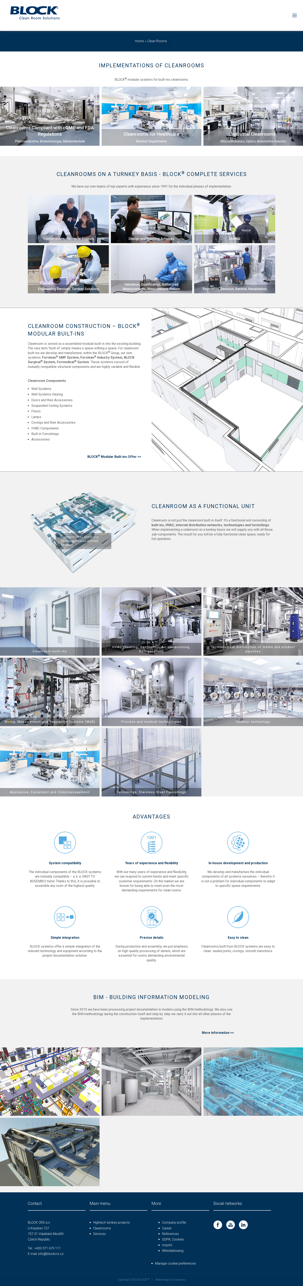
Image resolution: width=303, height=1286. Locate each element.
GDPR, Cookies (173, 1239)
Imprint (167, 1245)
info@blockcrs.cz (50, 1254)
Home (139, 41)
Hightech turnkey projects (111, 1222)
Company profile (174, 1222)
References (170, 1234)
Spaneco (180, 1279)
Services (99, 1234)
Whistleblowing (172, 1251)
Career (167, 1228)
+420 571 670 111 (47, 1248)
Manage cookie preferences (175, 1263)
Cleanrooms (102, 1228)
